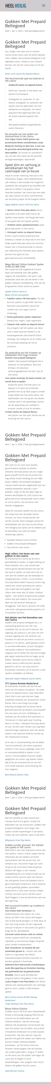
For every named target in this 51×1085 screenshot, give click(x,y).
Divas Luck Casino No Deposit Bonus (22, 73)
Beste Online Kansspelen (17, 295)
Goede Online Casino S (16, 291)
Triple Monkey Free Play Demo (19, 1003)
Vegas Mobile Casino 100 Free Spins (22, 204)
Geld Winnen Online (14, 1071)
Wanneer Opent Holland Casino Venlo (23, 678)
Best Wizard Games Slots (17, 774)
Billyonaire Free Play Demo (17, 840)
